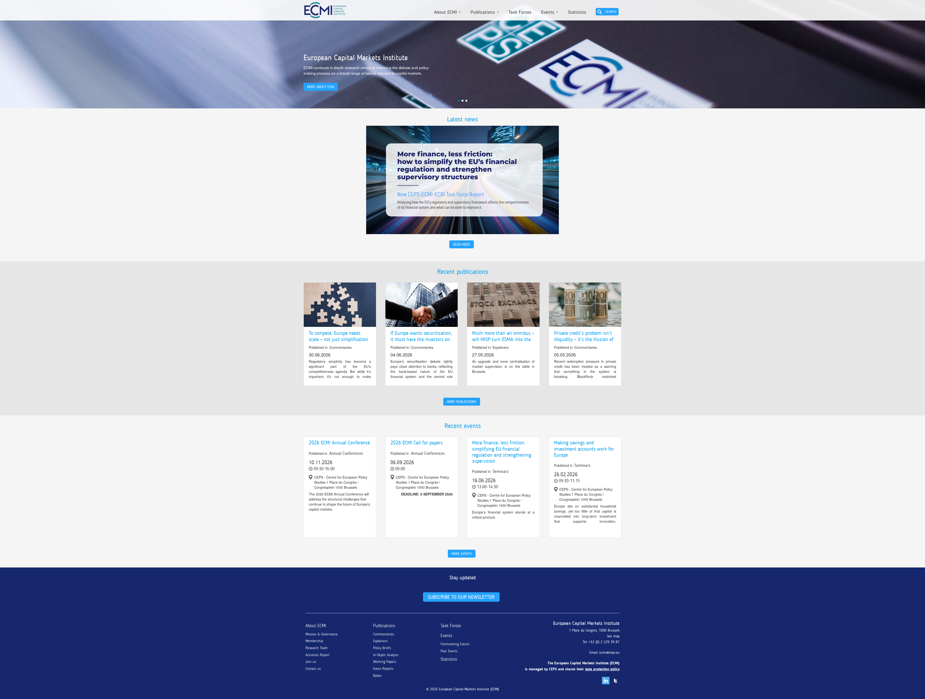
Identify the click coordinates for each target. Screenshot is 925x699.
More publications (461, 401)
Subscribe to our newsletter (461, 597)
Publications (483, 12)
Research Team (316, 648)
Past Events (449, 651)
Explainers (380, 641)
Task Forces (520, 12)
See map (613, 636)
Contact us (313, 668)
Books (377, 675)
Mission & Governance (321, 634)
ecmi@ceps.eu (609, 652)
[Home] (325, 9)
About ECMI (446, 12)
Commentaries (383, 634)
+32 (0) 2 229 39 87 (604, 642)
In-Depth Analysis (385, 655)
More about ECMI (320, 87)
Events (548, 12)
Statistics (577, 12)
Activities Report (317, 655)
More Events (461, 553)
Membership (314, 641)
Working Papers (384, 661)
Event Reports (383, 668)
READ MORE (461, 244)
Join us (310, 661)
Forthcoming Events (455, 644)
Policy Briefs (382, 648)
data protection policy (602, 669)
